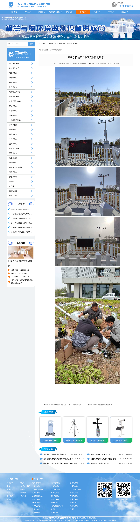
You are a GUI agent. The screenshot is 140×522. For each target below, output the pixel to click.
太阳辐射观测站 (15, 120)
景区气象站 (13, 153)
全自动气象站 (14, 96)
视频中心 (97, 12)
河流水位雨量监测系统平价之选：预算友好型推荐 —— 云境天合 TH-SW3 (22, 214)
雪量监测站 (13, 158)
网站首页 (14, 12)
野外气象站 (13, 115)
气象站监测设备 (15, 92)
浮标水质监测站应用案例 (103, 405)
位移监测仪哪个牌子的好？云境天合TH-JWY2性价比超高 (22, 232)
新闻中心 (41, 12)
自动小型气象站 (72, 44)
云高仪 (11, 181)
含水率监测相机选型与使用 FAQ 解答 (22, 227)
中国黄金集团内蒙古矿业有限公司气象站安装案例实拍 (70, 405)
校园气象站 (62, 44)
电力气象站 (13, 172)
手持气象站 (13, 139)
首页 (51, 50)
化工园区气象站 (15, 101)
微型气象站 (13, 134)
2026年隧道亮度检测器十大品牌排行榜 (22, 209)
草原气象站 (13, 129)
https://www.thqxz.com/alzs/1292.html (107, 63)
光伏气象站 (13, 106)
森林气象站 (13, 125)
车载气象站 (13, 111)
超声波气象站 (14, 63)
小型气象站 (13, 78)
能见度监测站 (14, 148)
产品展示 (27, 12)
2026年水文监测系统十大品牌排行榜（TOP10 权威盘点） (22, 223)
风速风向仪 (13, 196)
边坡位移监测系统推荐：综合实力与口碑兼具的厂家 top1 (22, 218)
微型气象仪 (13, 177)
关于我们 (111, 12)
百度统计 (10, 499)
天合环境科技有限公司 (64, 63)
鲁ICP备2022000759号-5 (75, 520)
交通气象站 (13, 144)
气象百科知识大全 (55, 12)
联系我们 (125, 12)
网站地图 (23, 496)
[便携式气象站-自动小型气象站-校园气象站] (29, 4)
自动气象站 (13, 82)
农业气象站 (13, 73)
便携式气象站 (53, 44)
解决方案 (69, 12)
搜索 (31, 44)
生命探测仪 (13, 191)
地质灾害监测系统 (15, 167)
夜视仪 (11, 186)
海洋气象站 (13, 163)
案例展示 (83, 12)
